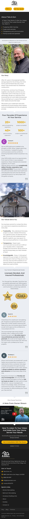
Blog (7, 509)
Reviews (12, 509)
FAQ (2, 509)
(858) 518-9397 (7, 477)
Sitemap (3, 517)
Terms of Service (20, 515)
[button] (8, 8)
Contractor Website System (7, 513)
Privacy (14, 515)
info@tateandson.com (9, 480)
